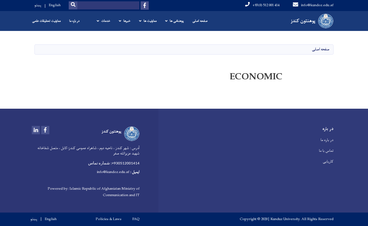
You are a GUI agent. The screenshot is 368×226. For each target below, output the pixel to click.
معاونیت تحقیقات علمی (46, 21)
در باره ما (74, 21)
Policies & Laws (108, 219)
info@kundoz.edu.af (317, 5)
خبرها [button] (126, 21)
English (55, 5)
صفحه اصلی (199, 21)
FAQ (136, 219)
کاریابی (328, 161)
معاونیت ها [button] (150, 21)
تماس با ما (326, 150)
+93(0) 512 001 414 (265, 5)
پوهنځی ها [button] (177, 21)
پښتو (37, 5)
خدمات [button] (105, 21)
